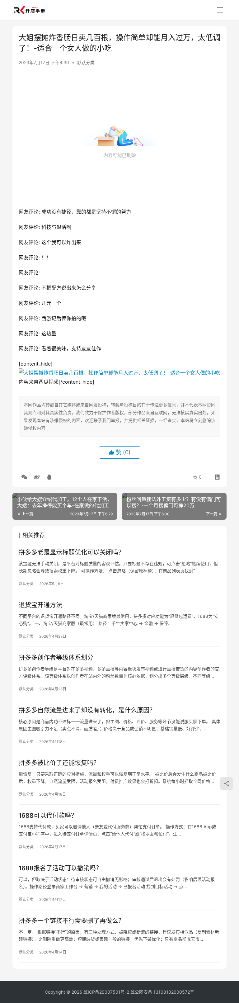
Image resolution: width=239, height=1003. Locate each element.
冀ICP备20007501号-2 (106, 992)
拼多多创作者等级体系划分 (56, 657)
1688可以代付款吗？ (48, 815)
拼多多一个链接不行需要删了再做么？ (71, 921)
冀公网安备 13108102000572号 (162, 992)
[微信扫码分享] (24, 477)
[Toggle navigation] (220, 10)
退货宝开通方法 (40, 605)
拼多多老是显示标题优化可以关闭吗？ (71, 552)
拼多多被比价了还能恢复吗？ (59, 763)
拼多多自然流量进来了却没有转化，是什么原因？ (87, 710)
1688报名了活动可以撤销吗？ (60, 868)
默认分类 (86, 62)
